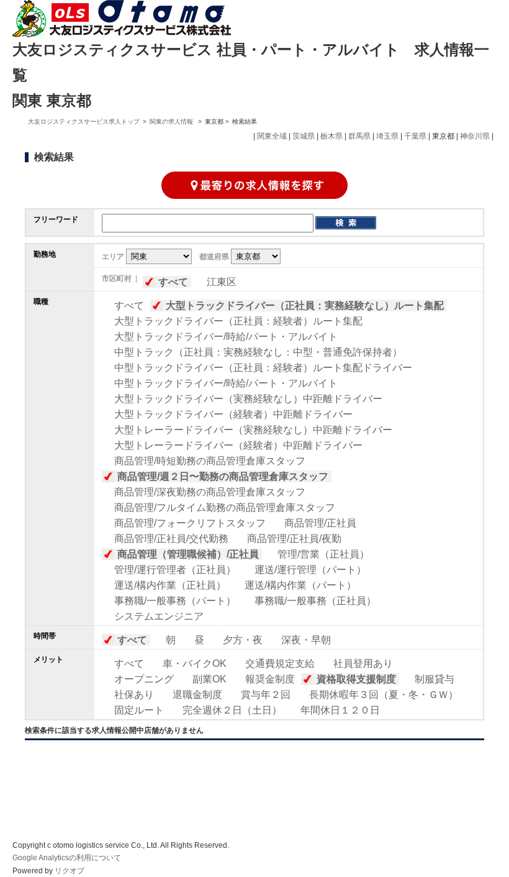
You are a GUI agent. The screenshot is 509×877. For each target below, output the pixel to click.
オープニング (144, 679)
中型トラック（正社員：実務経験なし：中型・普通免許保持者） (258, 352)
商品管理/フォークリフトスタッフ (190, 523)
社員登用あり (363, 663)
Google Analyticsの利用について (66, 857)
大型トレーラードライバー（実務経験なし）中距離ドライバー (253, 430)
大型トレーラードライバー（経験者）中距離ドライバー (238, 445)
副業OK (209, 679)
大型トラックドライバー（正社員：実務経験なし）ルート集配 (305, 305)
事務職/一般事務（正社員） (315, 600)
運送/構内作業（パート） (300, 585)
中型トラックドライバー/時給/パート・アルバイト (226, 383)
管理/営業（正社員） (323, 554)
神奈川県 (475, 136)
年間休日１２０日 (340, 710)
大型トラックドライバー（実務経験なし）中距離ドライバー (248, 398)
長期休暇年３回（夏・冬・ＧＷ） (383, 694)
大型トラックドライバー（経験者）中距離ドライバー (233, 414)
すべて (173, 282)
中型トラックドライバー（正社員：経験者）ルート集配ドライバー (263, 367)
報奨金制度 (270, 679)
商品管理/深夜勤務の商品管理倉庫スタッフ (209, 492)
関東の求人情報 (172, 121)
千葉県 (415, 136)
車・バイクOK (195, 663)
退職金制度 (197, 694)
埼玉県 (387, 136)
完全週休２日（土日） (232, 710)
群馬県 (359, 136)
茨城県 (303, 136)
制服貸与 (434, 679)
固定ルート (139, 710)
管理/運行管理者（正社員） (175, 569)
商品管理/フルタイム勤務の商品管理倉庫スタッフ (224, 507)
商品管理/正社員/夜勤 (294, 538)
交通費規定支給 (280, 663)
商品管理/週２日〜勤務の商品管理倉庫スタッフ (222, 476)
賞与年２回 (266, 694)
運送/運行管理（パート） (310, 569)
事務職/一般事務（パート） (175, 600)
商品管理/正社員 (320, 523)
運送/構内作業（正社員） (170, 585)
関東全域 (272, 136)
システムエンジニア (159, 616)
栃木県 (331, 136)
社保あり (134, 694)
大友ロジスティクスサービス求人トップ (84, 121)
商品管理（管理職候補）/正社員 (188, 554)
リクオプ (69, 870)
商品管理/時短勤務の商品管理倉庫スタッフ (209, 461)
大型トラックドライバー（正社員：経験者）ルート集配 (238, 321)
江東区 (221, 282)
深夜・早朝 (306, 640)
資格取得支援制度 (356, 679)
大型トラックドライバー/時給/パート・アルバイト (226, 336)
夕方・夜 (243, 640)
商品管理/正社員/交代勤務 (171, 538)
